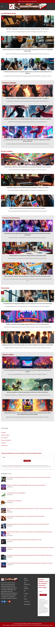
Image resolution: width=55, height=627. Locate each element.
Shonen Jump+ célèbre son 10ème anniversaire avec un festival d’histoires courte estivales (27, 167)
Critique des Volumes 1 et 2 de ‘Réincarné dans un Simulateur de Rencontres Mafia (27, 187)
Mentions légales (6, 625)
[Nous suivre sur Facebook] (2, 602)
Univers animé (4, 445)
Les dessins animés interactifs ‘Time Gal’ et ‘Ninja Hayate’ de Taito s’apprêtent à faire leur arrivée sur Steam (28, 140)
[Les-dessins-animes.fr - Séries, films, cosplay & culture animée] (27, 6)
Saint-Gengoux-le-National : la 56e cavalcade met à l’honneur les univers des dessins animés (27, 276)
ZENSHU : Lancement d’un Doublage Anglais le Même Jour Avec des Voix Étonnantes (27, 324)
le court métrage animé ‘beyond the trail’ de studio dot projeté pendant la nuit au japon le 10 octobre (27, 370)
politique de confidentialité (15, 466)
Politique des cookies (39, 625)
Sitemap (46, 625)
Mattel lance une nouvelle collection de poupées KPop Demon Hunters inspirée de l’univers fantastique (27, 234)
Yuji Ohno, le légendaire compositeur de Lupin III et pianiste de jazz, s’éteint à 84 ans (27, 29)
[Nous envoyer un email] (7, 602)
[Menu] (2, 6)
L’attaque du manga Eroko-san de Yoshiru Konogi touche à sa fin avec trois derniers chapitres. (27, 119)
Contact (50, 625)
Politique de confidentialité (16, 625)
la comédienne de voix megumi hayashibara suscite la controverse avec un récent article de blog (27, 303)
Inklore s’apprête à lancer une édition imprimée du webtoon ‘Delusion (27, 208)
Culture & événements (6, 440)
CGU (33, 625)
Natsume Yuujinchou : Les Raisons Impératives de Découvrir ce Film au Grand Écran (27, 392)
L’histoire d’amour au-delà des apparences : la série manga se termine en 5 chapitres (27, 98)
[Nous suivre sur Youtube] (9, 602)
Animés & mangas (5, 435)
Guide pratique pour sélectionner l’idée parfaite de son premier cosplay (27, 255)
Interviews (3, 442)
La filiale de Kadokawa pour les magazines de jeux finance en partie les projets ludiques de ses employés (27, 72)
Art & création (4, 437)
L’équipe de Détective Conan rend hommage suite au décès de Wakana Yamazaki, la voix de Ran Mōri (27, 345)
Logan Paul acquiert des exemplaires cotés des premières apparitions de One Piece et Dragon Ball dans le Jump (27, 50)
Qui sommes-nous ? (27, 625)
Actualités (3, 432)
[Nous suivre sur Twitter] (5, 602)
